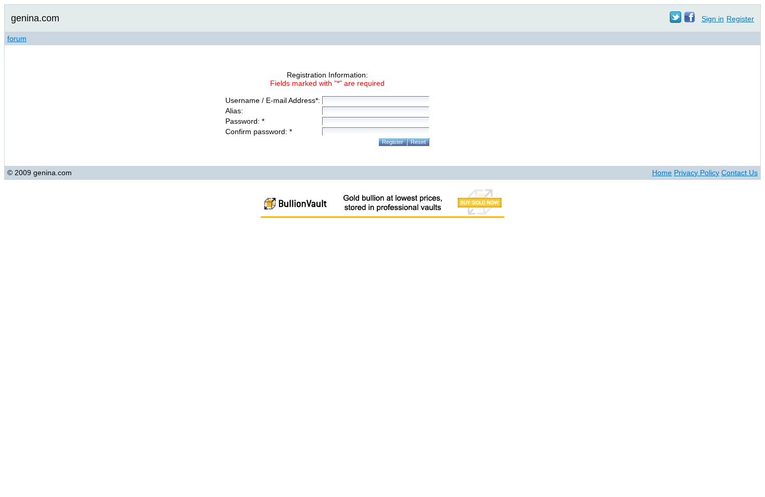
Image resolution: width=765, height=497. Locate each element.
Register (740, 19)
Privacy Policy (696, 172)
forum (17, 38)
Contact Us (739, 172)
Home (662, 172)
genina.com (35, 18)
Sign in (713, 19)
